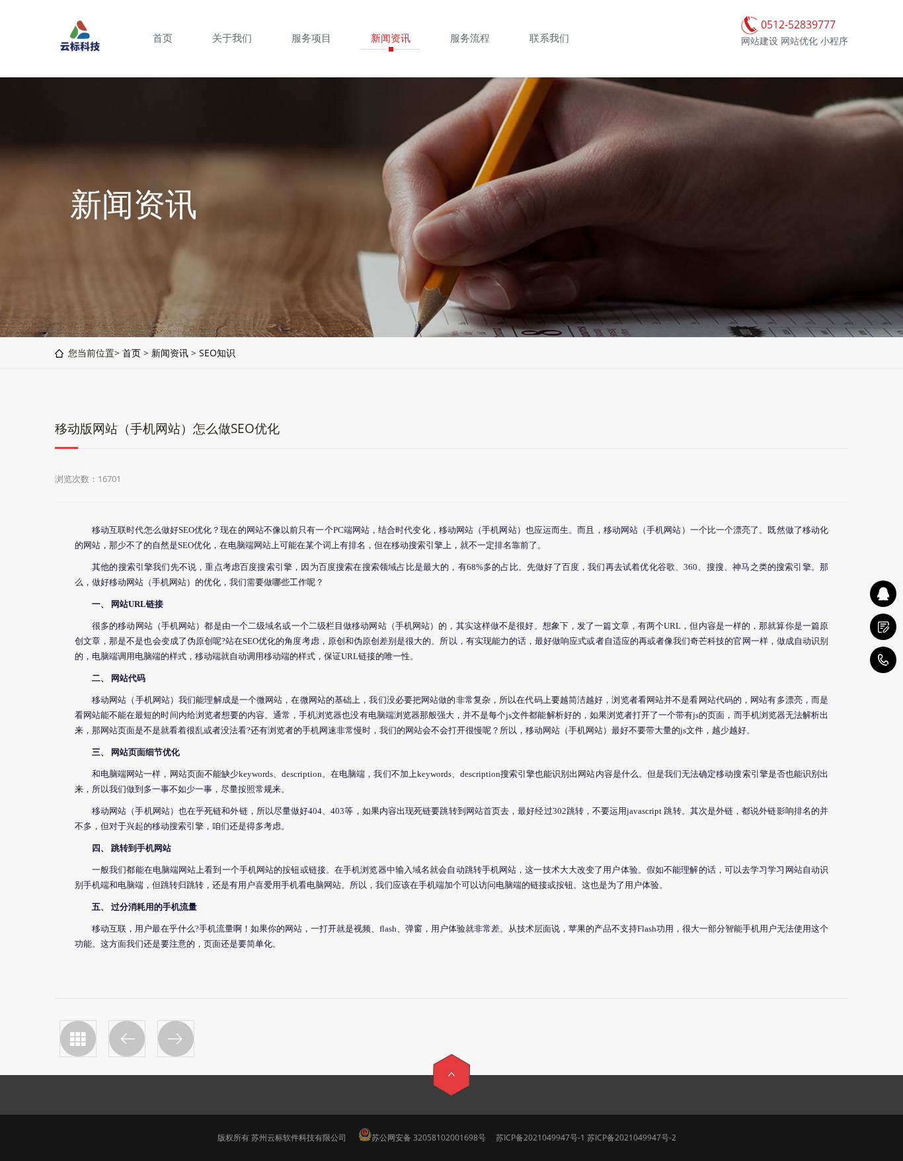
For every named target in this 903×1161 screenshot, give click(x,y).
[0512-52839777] (883, 660)
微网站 (269, 700)
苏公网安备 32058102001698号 (429, 1137)
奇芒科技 (707, 641)
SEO (186, 530)
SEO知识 (217, 352)
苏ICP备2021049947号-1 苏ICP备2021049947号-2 (586, 1137)
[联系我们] (883, 627)
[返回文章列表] (78, 1038)
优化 (203, 530)
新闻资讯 (169, 352)
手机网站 (499, 530)
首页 (131, 352)
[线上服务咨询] (883, 593)
